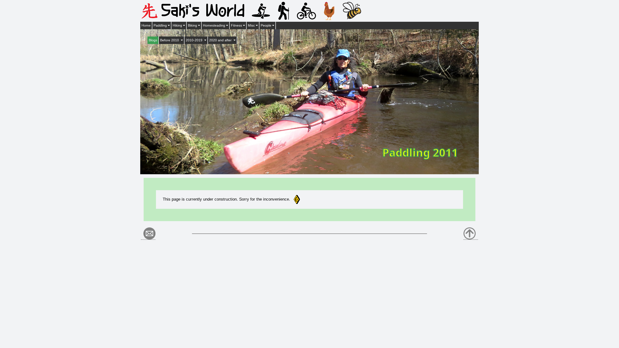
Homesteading (214, 25)
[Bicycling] (306, 10)
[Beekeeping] (352, 10)
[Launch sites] (261, 10)
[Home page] (194, 10)
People (266, 25)
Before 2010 (170, 40)
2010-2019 (195, 40)
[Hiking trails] (284, 10)
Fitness (237, 25)
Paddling (161, 25)
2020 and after (221, 40)
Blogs (153, 40)
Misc (252, 25)
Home (146, 25)
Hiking (178, 25)
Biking (193, 25)
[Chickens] (329, 10)
